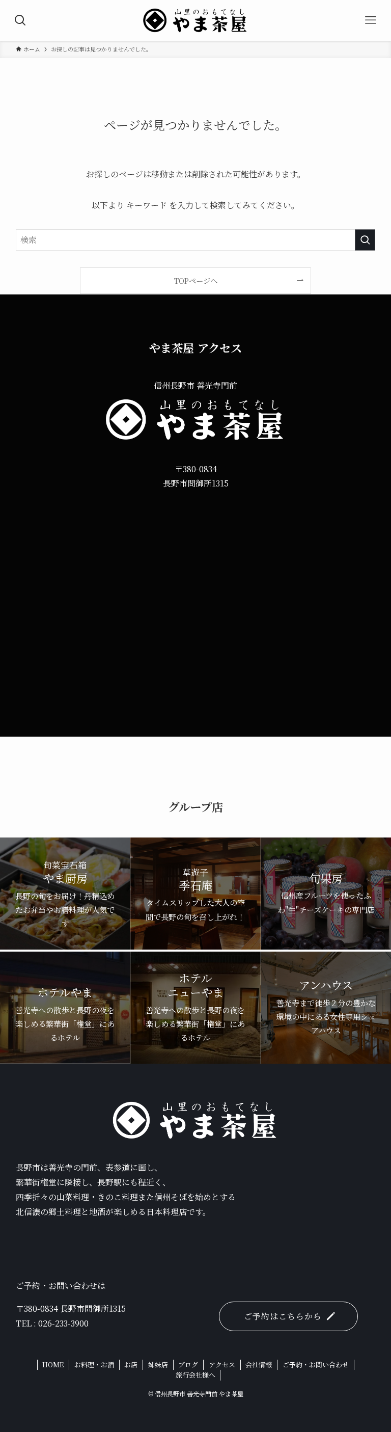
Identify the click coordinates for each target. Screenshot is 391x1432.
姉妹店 (158, 1364)
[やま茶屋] (195, 20)
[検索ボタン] (20, 20)
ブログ (188, 1364)
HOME (53, 1364)
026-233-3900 (63, 1323)
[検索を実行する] (365, 240)
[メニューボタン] (370, 20)
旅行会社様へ (195, 1375)
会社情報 (258, 1364)
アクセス (222, 1364)
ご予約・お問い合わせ (316, 1364)
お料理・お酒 (94, 1364)
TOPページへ (195, 280)
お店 (130, 1364)
